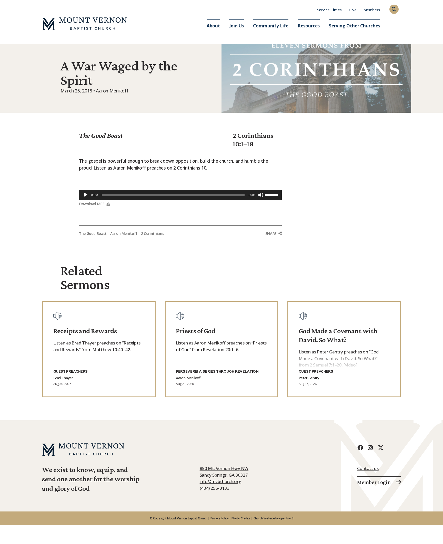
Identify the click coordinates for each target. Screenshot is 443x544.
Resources (309, 26)
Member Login (373, 482)
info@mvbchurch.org (220, 481)
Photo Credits (240, 518)
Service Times (329, 9)
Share (271, 233)
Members (372, 9)
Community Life (270, 26)
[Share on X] (273, 254)
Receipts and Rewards (85, 331)
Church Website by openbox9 (274, 518)
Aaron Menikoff (123, 233)
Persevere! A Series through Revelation (217, 371)
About (213, 26)
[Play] (85, 194)
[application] (180, 195)
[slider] (272, 194)
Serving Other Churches (354, 26)
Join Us (236, 26)
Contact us (367, 468)
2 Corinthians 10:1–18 (253, 139)
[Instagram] (370, 447)
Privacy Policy (219, 518)
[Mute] (260, 194)
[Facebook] (360, 447)
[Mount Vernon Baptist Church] (84, 23)
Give (353, 9)
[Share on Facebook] (273, 243)
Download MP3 (92, 203)
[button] (394, 9)
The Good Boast (101, 135)
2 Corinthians (152, 233)
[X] (380, 447)
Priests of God (195, 331)
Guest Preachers (70, 371)
